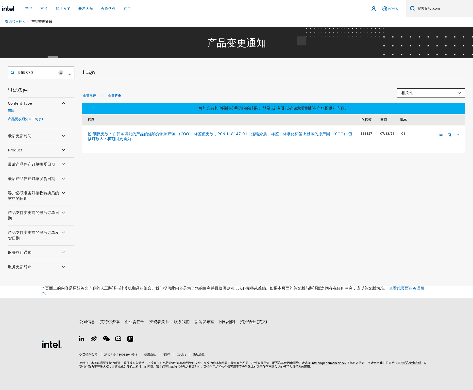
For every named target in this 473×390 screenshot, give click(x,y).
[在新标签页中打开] (441, 134)
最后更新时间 (20, 135)
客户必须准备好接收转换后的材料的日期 (33, 196)
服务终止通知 (20, 252)
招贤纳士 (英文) (253, 321)
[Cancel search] (60, 72)
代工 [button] (127, 8)
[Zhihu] (130, 339)
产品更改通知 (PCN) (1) (25, 119)
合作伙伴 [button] (108, 8)
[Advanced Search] (68, 72)
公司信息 (87, 321)
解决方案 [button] (63, 8)
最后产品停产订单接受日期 (31, 164)
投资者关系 (159, 321)
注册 (280, 108)
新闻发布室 (204, 321)
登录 (266, 108)
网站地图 (227, 321)
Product (15, 150)
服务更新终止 (20, 266)
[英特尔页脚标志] (52, 343)
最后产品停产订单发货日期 (31, 178)
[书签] (449, 136)
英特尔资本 (110, 321)
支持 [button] (44, 8)
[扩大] (457, 134)
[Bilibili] (118, 339)
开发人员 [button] (85, 8)
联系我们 (182, 321)
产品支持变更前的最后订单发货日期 (33, 235)
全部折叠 (114, 96)
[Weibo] (94, 339)
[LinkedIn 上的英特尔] (81, 339)
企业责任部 (134, 321)
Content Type (20, 103)
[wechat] (106, 339)
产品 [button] (29, 8)
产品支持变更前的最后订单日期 (33, 215)
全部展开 (89, 96)
